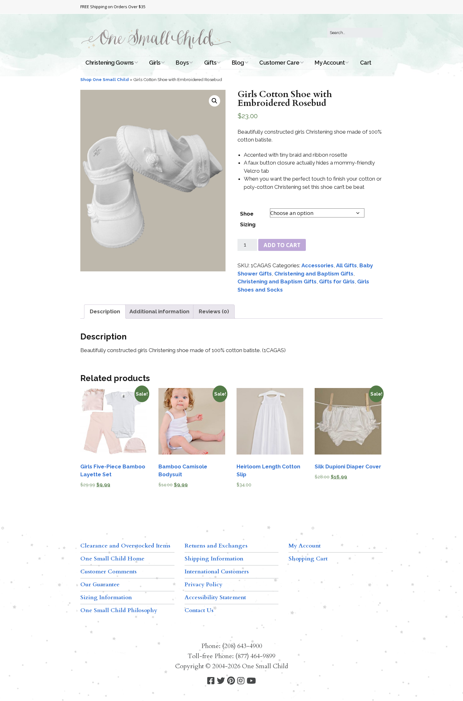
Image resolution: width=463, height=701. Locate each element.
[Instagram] (240, 681)
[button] (214, 101)
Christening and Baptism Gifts (313, 273)
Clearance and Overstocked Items (125, 546)
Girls (155, 62)
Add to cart (282, 245)
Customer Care (279, 62)
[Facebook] (210, 681)
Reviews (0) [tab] (214, 311)
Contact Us (199, 610)
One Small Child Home (112, 559)
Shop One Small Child (104, 79)
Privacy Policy (203, 584)
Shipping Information (214, 559)
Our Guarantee (100, 584)
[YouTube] (251, 681)
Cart (365, 62)
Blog (238, 62)
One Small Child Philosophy (118, 610)
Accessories (317, 265)
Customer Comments (108, 572)
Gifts (210, 62)
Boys (182, 62)
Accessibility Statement (215, 597)
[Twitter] (221, 681)
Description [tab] (105, 311)
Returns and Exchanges (216, 546)
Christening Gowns (109, 62)
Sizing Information (106, 597)
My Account (330, 62)
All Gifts (346, 265)
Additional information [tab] (159, 311)
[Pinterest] (231, 681)
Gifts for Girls (337, 281)
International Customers (217, 572)
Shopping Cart (308, 559)
